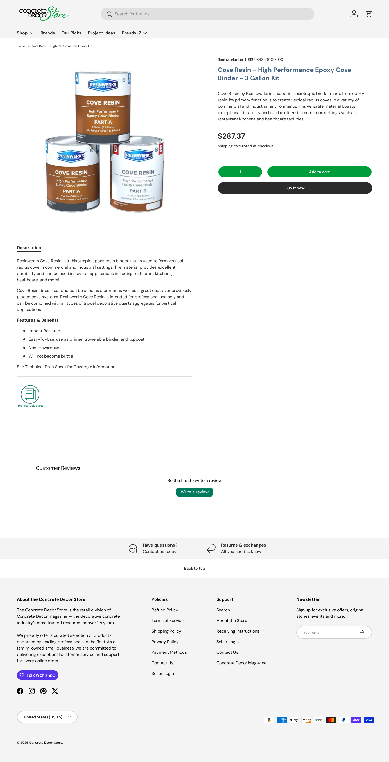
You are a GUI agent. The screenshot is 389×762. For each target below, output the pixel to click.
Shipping (225, 145)
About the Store (231, 620)
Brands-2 (131, 33)
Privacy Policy (165, 641)
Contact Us (162, 663)
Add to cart (319, 171)
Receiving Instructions (237, 631)
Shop (22, 33)
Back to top (194, 568)
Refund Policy (165, 610)
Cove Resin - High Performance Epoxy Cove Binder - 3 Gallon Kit (62, 46)
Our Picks (71, 33)
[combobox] (208, 14)
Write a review (195, 492)
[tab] (29, 248)
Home (21, 46)
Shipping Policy (166, 631)
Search (223, 610)
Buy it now (295, 188)
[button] (369, 14)
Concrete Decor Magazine (241, 663)
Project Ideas (101, 33)
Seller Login (163, 673)
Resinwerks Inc (230, 59)
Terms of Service (168, 620)
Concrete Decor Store (45, 743)
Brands (47, 33)
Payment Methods (169, 652)
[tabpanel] (104, 333)
